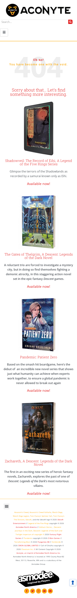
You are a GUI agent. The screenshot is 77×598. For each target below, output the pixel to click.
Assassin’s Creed (21, 512)
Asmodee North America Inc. (48, 553)
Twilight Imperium (23, 534)
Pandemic (28, 538)
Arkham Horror (45, 527)
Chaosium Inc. (27, 549)
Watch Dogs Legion (21, 516)
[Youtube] (44, 591)
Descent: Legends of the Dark (45, 530)
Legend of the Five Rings (38, 523)
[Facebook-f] (26, 591)
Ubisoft (28, 519)
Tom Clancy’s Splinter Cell (41, 516)
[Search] (70, 22)
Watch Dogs (57, 512)
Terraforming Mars (22, 542)
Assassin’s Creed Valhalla (40, 512)
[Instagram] (38, 591)
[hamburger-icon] (4, 32)
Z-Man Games (54, 538)
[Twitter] (32, 591)
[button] (6, 506)
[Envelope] (50, 591)
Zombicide (56, 542)
